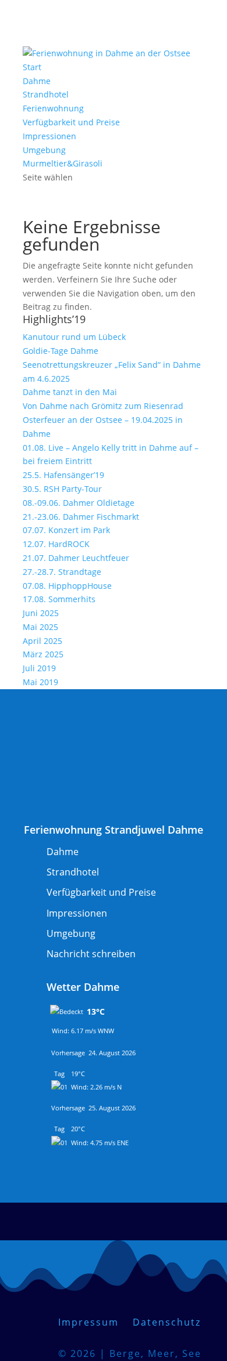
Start (32, 67)
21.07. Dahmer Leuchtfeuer (76, 557)
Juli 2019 (39, 668)
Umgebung (44, 149)
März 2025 (43, 654)
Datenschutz (167, 1322)
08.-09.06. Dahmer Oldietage (78, 502)
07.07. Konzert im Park (66, 529)
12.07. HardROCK (56, 543)
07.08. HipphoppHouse (67, 585)
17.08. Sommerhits (59, 599)
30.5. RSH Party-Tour (62, 488)
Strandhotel (46, 94)
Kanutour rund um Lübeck (74, 336)
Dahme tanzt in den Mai (70, 391)
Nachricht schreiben (91, 953)
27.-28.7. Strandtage (62, 571)
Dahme (37, 80)
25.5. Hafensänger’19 (63, 474)
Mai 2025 (40, 626)
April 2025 (42, 640)
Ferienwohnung (53, 108)
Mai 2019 (40, 681)
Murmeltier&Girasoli (62, 163)
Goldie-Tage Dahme (60, 350)
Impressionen (49, 136)
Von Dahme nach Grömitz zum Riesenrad (103, 405)
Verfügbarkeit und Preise (71, 122)
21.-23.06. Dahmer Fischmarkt (81, 516)
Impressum (95, 1322)
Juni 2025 (41, 612)
